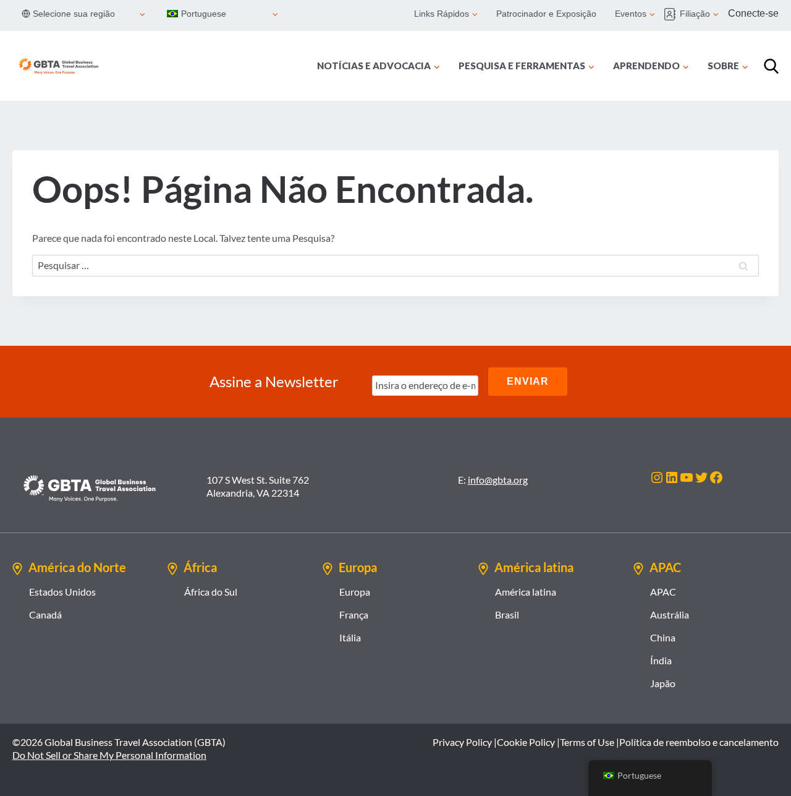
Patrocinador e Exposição (546, 14)
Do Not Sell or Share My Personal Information (109, 755)
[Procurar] (771, 66)
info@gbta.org (498, 480)
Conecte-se (753, 13)
